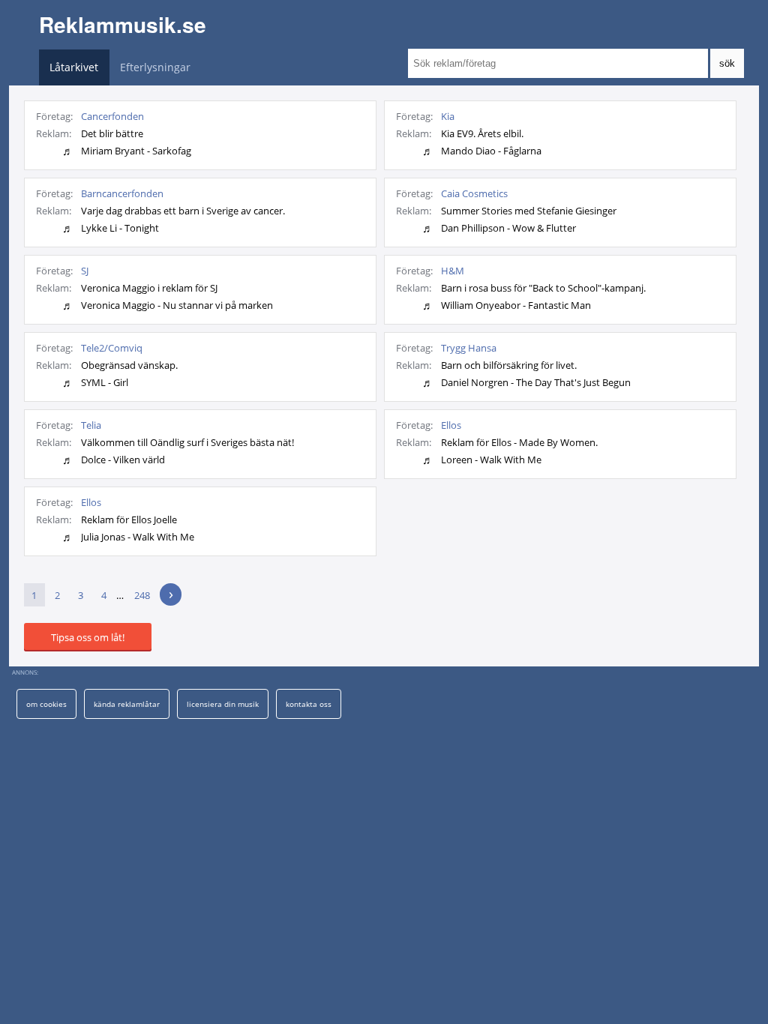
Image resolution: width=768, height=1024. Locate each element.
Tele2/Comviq (111, 348)
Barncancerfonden (122, 193)
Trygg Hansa (468, 348)
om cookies (46, 704)
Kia (447, 116)
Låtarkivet (74, 67)
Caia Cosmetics (474, 193)
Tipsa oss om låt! (87, 637)
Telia (91, 425)
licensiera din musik (223, 704)
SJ (84, 270)
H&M (452, 270)
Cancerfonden (112, 116)
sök (727, 63)
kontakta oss (309, 704)
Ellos (451, 425)
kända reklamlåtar (127, 704)
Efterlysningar (155, 67)
